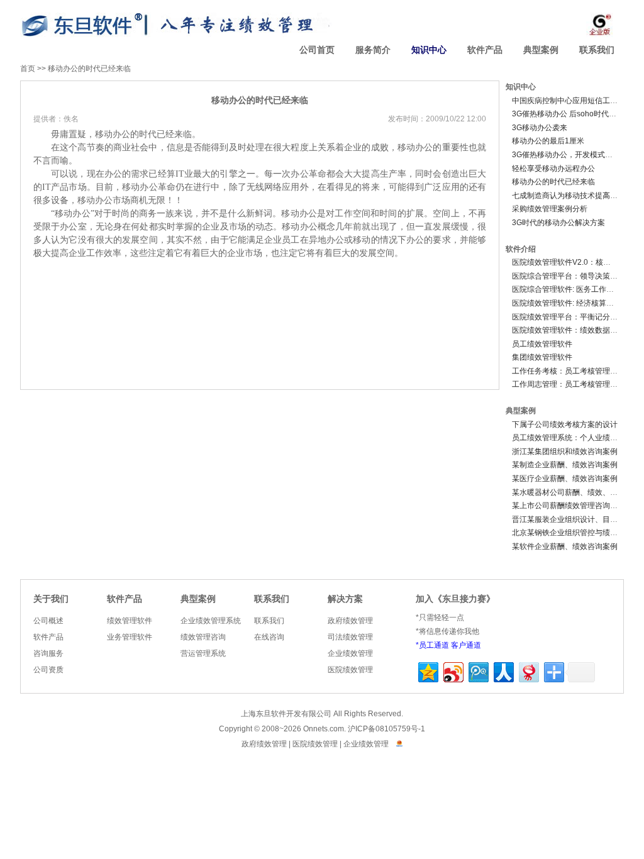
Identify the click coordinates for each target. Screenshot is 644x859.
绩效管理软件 (129, 620)
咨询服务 (48, 653)
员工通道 (434, 645)
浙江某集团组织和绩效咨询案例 (565, 451)
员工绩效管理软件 (542, 344)
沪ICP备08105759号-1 (386, 728)
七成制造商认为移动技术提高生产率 (572, 195)
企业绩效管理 (350, 653)
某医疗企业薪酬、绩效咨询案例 (565, 478)
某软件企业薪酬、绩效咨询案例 (565, 546)
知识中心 (429, 50)
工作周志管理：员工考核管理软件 (568, 384)
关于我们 (51, 599)
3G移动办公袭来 (539, 127)
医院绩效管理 (350, 669)
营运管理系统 (203, 653)
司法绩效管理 (350, 637)
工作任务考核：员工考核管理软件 (568, 371)
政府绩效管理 (350, 620)
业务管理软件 (129, 637)
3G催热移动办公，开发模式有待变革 (573, 154)
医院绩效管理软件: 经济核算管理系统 (574, 303)
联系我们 (596, 50)
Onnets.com (323, 728)
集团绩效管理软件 (542, 357)
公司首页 (317, 50)
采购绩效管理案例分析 (549, 208)
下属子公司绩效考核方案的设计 (565, 424)
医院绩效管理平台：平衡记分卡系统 (572, 317)
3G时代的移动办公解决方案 (558, 222)
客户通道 (466, 645)
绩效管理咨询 (203, 637)
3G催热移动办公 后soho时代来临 (568, 113)
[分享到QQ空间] (427, 670)
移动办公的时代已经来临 (89, 68)
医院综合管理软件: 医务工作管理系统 (574, 289)
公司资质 (48, 669)
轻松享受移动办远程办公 (553, 168)
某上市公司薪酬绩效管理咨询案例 (568, 505)
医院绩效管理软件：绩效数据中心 (568, 330)
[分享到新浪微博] (452, 670)
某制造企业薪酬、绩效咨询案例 (565, 464)
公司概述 (48, 620)
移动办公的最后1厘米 (548, 140)
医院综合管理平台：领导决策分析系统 (576, 276)
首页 (27, 68)
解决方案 (345, 599)
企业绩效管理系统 (210, 620)
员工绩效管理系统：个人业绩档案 (568, 437)
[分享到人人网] (502, 670)
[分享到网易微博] (528, 670)
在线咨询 (269, 637)
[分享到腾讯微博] (477, 670)
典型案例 (540, 50)
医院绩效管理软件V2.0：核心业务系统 (576, 262)
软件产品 (484, 50)
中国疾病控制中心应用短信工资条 (568, 100)
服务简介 (373, 50)
